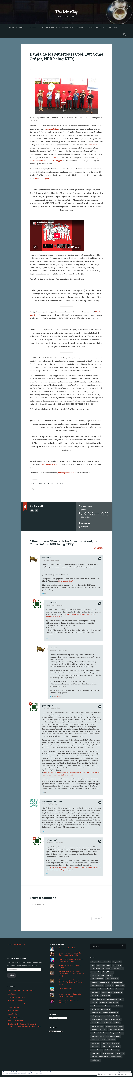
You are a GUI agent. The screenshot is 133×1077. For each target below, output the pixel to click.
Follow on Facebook (16, 944)
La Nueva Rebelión (112, 1016)
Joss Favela (95, 1006)
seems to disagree (42, 178)
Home (11, 28)
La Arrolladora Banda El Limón (101, 1009)
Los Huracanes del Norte (99, 1030)
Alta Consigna (96, 969)
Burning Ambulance (51, 129)
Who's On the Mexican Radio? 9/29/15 (70, 966)
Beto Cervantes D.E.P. (67, 948)
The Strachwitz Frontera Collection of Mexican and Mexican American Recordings (24, 1025)
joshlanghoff (51, 603)
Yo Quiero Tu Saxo (96, 28)
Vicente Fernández (116, 1057)
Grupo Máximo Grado (98, 999)
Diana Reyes (109, 986)
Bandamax (12, 994)
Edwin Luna (101, 989)
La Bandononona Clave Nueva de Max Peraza (105, 1013)
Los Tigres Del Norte (98, 1036)
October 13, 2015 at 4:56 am (51, 804)
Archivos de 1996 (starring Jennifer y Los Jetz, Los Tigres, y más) (70, 982)
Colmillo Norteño (117, 982)
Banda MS (109, 975)
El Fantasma (119, 989)
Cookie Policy (38, 1073)
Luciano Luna (111, 1040)
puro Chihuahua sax (114, 1047)
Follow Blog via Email (17, 959)
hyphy (121, 999)
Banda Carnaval (118, 969)
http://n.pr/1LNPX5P (65, 581)
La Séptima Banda (97, 1019)
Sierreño (94, 1057)
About (21, 28)
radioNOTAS (13, 1014)
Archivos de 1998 (65, 988)
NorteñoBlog (66, 11)
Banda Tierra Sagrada (112, 979)
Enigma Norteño (107, 992)
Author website (36, 510)
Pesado (104, 1047)
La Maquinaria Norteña (98, 1016)
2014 (108, 962)
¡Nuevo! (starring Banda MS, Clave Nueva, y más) (70, 995)
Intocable (94, 1002)
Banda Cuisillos (96, 972)
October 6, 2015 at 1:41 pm (54, 605)
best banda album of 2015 (51, 464)
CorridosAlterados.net (16, 1004)
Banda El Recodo (108, 972)
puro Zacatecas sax (97, 1050)
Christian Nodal (104, 982)
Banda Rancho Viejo (97, 979)
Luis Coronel (95, 1043)
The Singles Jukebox (15, 1021)
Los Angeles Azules (97, 1026)
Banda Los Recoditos (98, 975)
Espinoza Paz (118, 992)
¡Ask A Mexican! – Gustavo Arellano (21, 991)
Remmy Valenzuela (107, 1053)
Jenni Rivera (103, 1002)
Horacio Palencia (112, 999)
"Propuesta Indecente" (98, 962)
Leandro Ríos (96, 1023)
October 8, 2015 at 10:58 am (51, 708)
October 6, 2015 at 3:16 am (50, 560)
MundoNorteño (13, 1011)
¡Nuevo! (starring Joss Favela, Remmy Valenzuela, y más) (70, 954)
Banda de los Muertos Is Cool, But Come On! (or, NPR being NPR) (66, 56)
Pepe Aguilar (95, 1047)
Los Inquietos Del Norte (116, 1030)
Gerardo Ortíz (105, 996)
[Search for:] (108, 946)
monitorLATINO (14, 1007)
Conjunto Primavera (97, 986)
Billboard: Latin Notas (16, 1001)
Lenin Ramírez (106, 1023)
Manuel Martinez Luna (52, 801)
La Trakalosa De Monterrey (98, 515)
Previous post (86, 523)
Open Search (124, 34)
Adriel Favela (106, 965)
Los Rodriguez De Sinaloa (115, 1033)
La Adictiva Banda (117, 1006)
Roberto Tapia (120, 1053)
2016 (119, 962)
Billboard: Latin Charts (16, 997)
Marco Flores (86, 517)
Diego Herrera (120, 986)
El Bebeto (110, 989)
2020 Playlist (114, 28)
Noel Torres (115, 1043)
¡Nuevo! (33, 28)
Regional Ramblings (15, 1017)
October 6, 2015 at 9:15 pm (58, 650)
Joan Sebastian (113, 1002)
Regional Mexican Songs (112, 1050)
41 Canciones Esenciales (72, 28)
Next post (84, 527)
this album (57, 157)
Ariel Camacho (106, 969)
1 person (58, 696)
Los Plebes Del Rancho (98, 1033)
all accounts (92, 145)
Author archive (32, 510)
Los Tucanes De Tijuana (98, 1040)
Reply (99, 558)
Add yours (98, 548)
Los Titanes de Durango (113, 1036)
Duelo (93, 989)
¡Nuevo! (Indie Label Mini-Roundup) (69, 1001)
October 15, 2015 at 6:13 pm (54, 843)
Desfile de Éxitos (49, 28)
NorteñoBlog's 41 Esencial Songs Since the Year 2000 (71, 960)
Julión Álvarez (104, 1006)
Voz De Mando (96, 1060)
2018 (98, 965)
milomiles (46, 558)
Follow (11, 975)
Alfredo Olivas (117, 965)
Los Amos (116, 1023)
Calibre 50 (94, 982)
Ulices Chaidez (103, 1057)
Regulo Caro (95, 1053)
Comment (96, 919)
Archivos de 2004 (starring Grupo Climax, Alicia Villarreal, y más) (71, 974)
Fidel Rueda (95, 996)
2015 (82, 513)
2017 (93, 965)
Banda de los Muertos (93, 513)
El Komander (95, 992)
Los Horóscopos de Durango (114, 1026)
